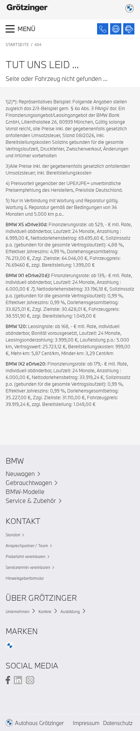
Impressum (86, 723)
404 (37, 44)
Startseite (17, 44)
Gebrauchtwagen (29, 482)
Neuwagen (20, 473)
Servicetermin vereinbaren (28, 567)
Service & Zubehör (31, 500)
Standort (13, 534)
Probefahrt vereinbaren (26, 556)
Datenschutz (118, 723)
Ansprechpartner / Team (27, 545)
